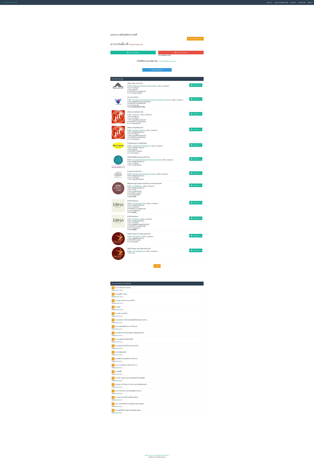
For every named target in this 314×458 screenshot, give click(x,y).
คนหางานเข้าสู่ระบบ (133, 52)
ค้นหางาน (269, 2)
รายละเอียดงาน (196, 85)
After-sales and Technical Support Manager (144, 174)
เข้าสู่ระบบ (293, 2)
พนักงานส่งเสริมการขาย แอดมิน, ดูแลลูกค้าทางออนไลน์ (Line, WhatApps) (151, 99)
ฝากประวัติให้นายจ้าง (195, 39)
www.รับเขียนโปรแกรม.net (167, 61)
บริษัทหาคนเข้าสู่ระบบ (182, 52)
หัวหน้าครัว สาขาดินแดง (138, 130)
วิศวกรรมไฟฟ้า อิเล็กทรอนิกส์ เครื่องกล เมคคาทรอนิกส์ (146, 159)
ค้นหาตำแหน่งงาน (158, 70)
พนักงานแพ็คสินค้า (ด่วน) (139, 251)
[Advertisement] (157, 18)
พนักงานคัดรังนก (136, 236)
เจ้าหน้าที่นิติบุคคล (137, 186)
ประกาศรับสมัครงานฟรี (9, 2)
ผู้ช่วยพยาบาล (136, 219)
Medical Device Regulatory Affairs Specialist (144, 86)
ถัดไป (156, 266)
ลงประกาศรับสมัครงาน (157, 455)
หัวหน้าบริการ (136, 114)
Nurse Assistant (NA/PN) (139, 203)
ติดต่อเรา (310, 2)
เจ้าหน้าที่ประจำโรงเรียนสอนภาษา (141, 146)
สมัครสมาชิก (302, 2)
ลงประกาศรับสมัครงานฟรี (281, 2)
